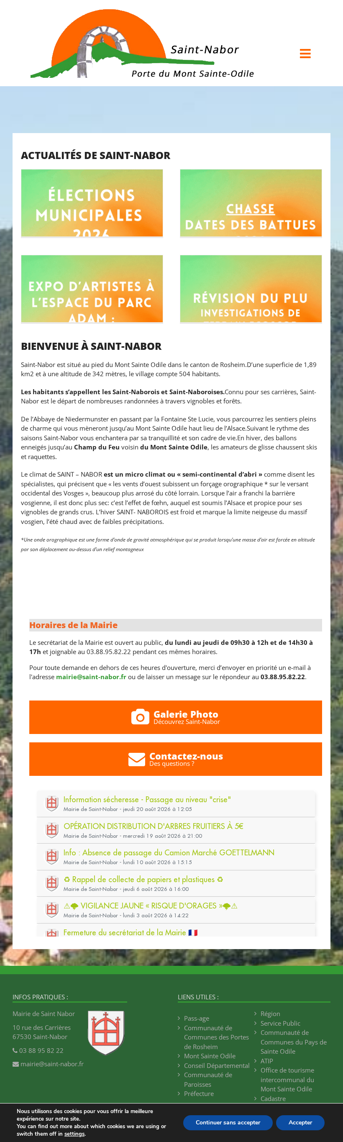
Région (270, 1013)
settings (74, 1134)
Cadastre (273, 1098)
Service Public (280, 1023)
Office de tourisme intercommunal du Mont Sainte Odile (287, 1079)
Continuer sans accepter (228, 1123)
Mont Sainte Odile (209, 1056)
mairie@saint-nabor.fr (91, 676)
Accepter (300, 1123)
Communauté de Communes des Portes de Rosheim (216, 1037)
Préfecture (199, 1093)
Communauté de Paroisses (208, 1079)
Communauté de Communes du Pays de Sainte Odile (294, 1041)
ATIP (267, 1061)
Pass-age (196, 1018)
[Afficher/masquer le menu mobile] (306, 53)
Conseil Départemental (217, 1065)
